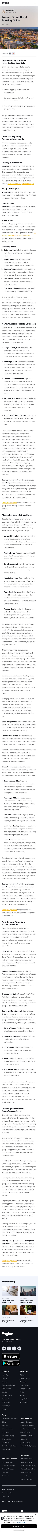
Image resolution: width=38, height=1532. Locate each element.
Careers (4, 1382)
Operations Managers (9, 1465)
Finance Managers (8, 1469)
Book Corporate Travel (9, 1446)
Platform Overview (26, 1459)
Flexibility (5, 1425)
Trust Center (6, 1402)
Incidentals (5, 1432)
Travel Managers (7, 1462)
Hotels (22, 1395)
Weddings (23, 1439)
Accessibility (24, 1402)
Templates (23, 1382)
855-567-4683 (7, 1342)
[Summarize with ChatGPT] (10, 53)
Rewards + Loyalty (8, 1436)
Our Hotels (5, 1442)
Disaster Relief (25, 1442)
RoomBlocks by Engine (28, 1446)
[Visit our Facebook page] (4, 1348)
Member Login (7, 1395)
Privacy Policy (6, 1496)
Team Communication (27, 1472)
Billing (4, 1422)
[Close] (36, 1514)
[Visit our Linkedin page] (9, 1348)
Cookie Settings (19, 1530)
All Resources (24, 1378)
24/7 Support (6, 1439)
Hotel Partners (6, 1388)
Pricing (22, 1375)
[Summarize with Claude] (13, 53)
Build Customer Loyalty (28, 1465)
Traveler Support (26, 1476)
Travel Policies (6, 1449)
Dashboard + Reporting (9, 1418)
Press (4, 1409)
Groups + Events (7, 1429)
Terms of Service (7, 1493)
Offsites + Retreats (26, 1436)
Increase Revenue (26, 1462)
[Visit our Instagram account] (19, 1348)
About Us (5, 1375)
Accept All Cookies (19, 1526)
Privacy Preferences (8, 1489)
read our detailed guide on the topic (21, 184)
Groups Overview (26, 1422)
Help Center (24, 1399)
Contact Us (5, 1399)
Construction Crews (27, 1425)
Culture (4, 1378)
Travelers (5, 1472)
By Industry (5, 1476)
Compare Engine (25, 1388)
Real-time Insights (26, 1479)
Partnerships (6, 1406)
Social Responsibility (8, 1385)
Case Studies (24, 1385)
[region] (19, 1522)
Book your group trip (9, 503)
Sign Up (4, 1392)
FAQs (22, 1392)
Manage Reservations (27, 1469)
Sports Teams (25, 1432)
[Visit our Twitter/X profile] (14, 1348)
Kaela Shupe (10, 10)
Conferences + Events (27, 1429)
